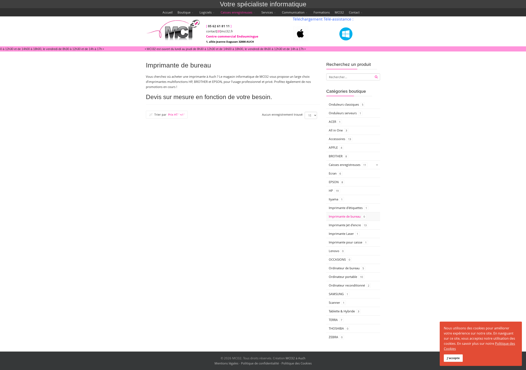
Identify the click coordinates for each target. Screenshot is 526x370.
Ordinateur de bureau (346, 268)
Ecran (335, 173)
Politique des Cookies (296, 363)
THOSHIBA (338, 328)
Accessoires (340, 139)
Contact (354, 12)
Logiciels (206, 12)
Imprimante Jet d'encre (348, 225)
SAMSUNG (338, 294)
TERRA (335, 320)
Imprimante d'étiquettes (348, 208)
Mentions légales (226, 363)
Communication (293, 12)
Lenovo (336, 251)
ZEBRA (336, 337)
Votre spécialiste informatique (263, 4)
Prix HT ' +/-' (176, 114)
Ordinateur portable (346, 277)
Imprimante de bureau (347, 216)
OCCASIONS (339, 259)
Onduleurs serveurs (345, 113)
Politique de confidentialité (260, 363)
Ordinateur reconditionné (349, 285)
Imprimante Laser (343, 234)
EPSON (336, 182)
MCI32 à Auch (295, 358)
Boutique (184, 12)
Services (267, 12)
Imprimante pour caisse (348, 242)
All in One (338, 130)
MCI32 (339, 12)
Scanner (336, 302)
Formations (322, 12)
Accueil (168, 12)
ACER (334, 122)
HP (334, 190)
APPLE (335, 147)
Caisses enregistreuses (236, 12)
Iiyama (336, 199)
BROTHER (338, 156)
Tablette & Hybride (344, 311)
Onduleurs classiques (346, 104)
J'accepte (453, 358)
